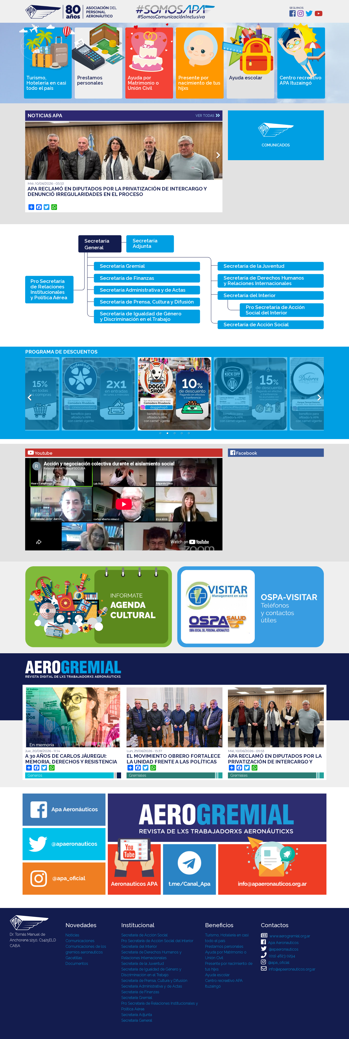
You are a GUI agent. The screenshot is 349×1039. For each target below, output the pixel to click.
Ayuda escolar (217, 975)
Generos (35, 775)
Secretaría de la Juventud (142, 963)
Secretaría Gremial (136, 997)
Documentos (77, 963)
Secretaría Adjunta (136, 1014)
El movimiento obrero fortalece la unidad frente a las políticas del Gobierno (173, 761)
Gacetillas (74, 958)
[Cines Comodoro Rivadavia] (44, 394)
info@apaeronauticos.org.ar (291, 969)
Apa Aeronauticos (283, 942)
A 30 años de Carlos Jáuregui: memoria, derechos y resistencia (71, 759)
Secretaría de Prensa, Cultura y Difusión (154, 980)
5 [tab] (188, 433)
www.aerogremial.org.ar (289, 936)
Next (218, 154)
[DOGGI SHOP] (120, 394)
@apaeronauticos (283, 949)
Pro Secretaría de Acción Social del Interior (157, 941)
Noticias (72, 935)
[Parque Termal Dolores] (272, 394)
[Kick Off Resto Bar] (196, 394)
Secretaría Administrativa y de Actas (151, 986)
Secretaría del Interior (139, 946)
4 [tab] (181, 433)
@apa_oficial (278, 962)
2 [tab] (127, 178)
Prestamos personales (224, 946)
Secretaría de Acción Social (144, 935)
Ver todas (205, 116)
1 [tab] (120, 178)
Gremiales (137, 775)
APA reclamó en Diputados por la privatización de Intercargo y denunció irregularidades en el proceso (117, 191)
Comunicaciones (80, 941)
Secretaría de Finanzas (140, 992)
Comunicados (276, 145)
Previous (29, 154)
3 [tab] (174, 433)
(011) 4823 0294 (281, 956)
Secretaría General (136, 1020)
